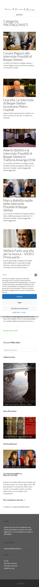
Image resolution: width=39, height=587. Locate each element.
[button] (36, 275)
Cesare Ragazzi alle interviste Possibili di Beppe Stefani (17, 56)
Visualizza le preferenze (19, 308)
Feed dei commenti (10, 566)
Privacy (23, 312)
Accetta (19, 296)
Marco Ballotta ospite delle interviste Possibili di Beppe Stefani (18, 205)
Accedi (6, 561)
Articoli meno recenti (10, 331)
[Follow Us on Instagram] (23, 583)
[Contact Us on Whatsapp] (18, 583)
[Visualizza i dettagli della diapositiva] (19, 384)
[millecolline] (19, 9)
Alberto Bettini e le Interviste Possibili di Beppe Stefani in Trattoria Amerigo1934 (19, 155)
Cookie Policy (16, 312)
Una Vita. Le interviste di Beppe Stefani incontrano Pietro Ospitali (18, 105)
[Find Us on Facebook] (21, 583)
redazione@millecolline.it (21, 507)
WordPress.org (9, 568)
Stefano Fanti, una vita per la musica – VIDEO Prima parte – (18, 254)
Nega (19, 302)
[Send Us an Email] (15, 583)
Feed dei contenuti (10, 563)
